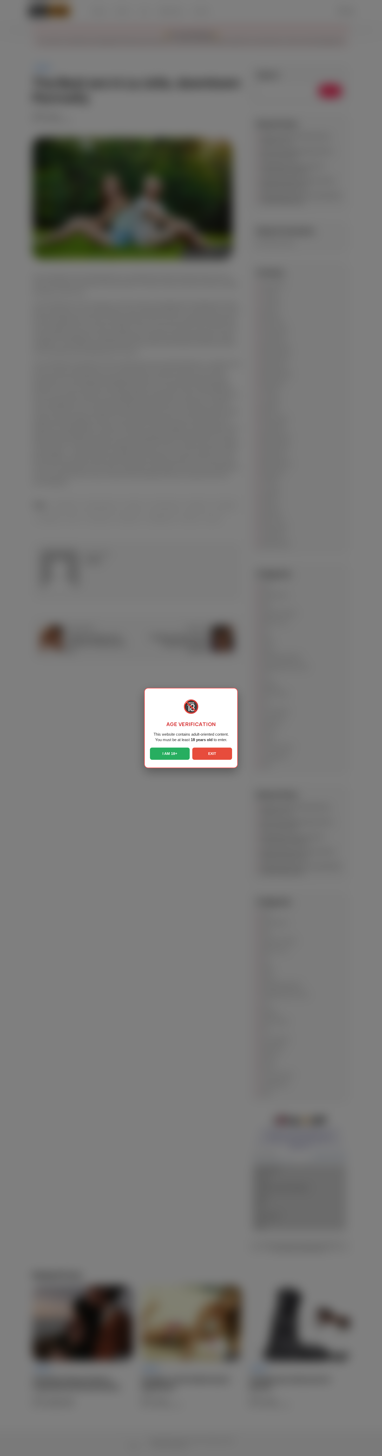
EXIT (212, 753)
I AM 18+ (169, 753)
